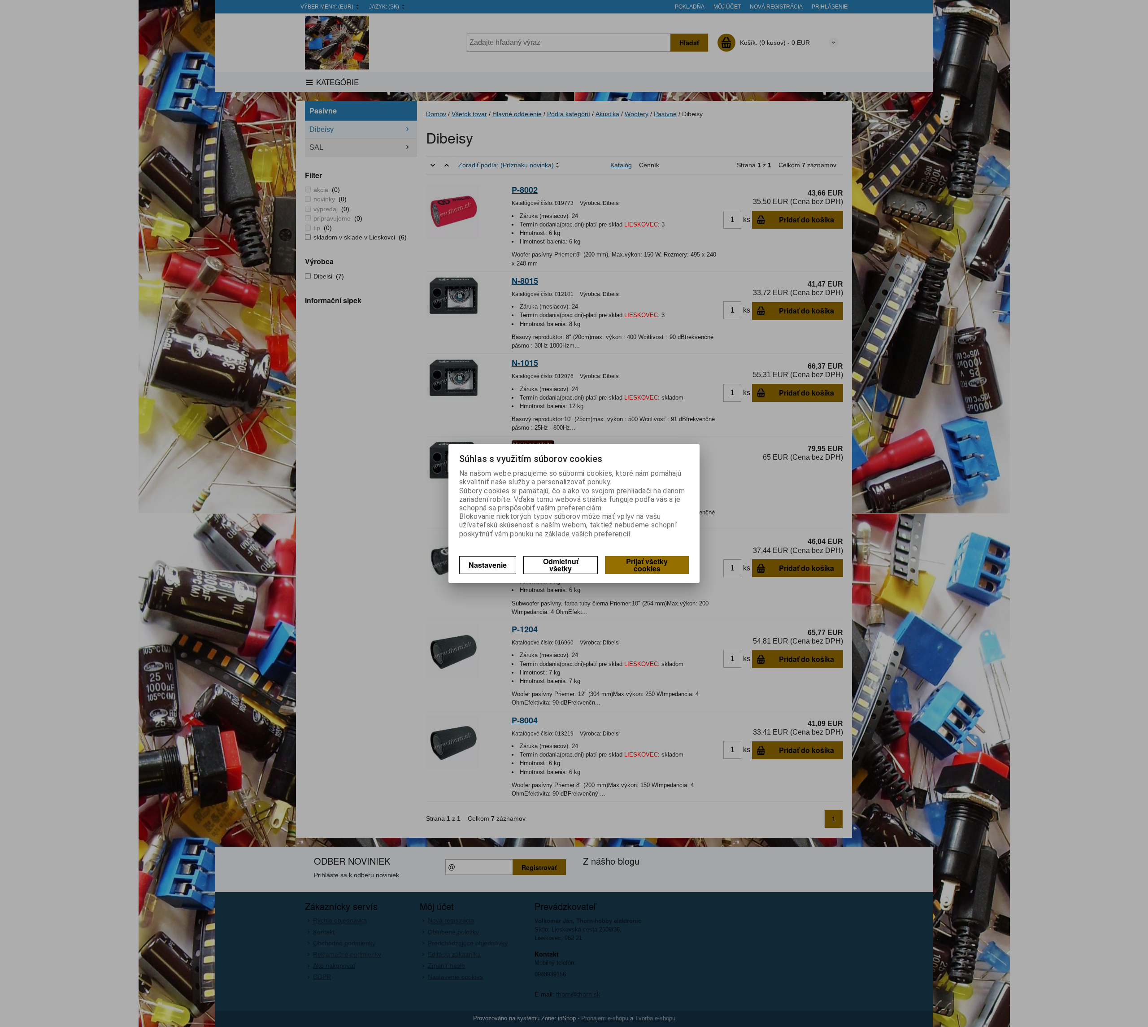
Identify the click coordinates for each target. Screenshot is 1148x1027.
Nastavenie (488, 565)
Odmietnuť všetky (560, 565)
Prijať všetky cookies (647, 565)
